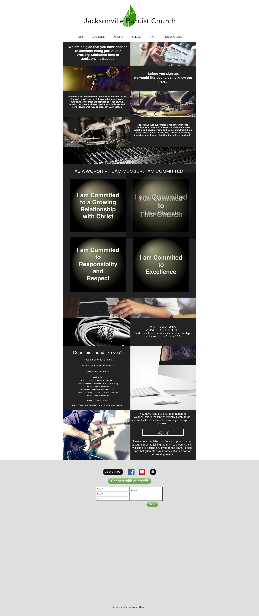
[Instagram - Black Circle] (153, 472)
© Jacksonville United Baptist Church (128, 607)
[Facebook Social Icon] (131, 472)
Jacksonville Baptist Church (129, 21)
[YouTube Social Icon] (142, 472)
